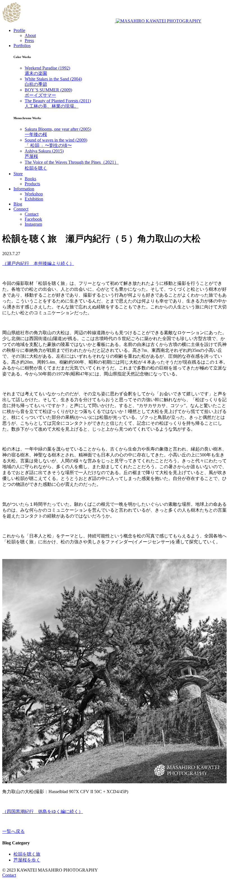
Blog (17, 204)
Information (23, 188)
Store (18, 173)
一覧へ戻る (13, 831)
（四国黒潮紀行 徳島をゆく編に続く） (42, 811)
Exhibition (34, 199)
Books (30, 178)
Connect (20, 209)
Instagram (33, 224)
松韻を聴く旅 (26, 854)
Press (29, 40)
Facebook (33, 219)
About (30, 35)
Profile (19, 30)
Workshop (34, 193)
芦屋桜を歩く (26, 860)
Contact (31, 214)
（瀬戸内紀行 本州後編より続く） (38, 263)
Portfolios (22, 45)
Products (32, 183)
